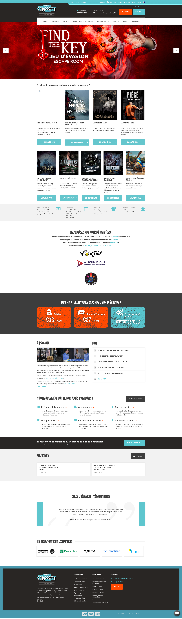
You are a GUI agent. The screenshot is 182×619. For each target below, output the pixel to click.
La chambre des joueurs (99, 600)
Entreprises (77, 21)
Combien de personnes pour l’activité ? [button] (112, 356)
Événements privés (80, 582)
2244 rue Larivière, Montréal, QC (124, 578)
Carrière (135, 21)
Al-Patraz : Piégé (97, 586)
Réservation (116, 21)
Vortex (115, 237)
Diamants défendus (98, 592)
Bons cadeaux (102, 21)
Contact (139, 2)
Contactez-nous (128, 322)
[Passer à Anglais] (143, 2)
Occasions (89, 21)
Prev (39, 551)
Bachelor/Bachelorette (81, 587)
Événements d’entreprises (78, 594)
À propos (43, 21)
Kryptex (126, 21)
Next (142, 551)
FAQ (115, 2)
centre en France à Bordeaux (54, 378)
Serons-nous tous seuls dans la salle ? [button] (112, 362)
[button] (6, 50)
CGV (133, 2)
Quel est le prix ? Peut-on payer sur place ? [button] (113, 350)
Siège (110, 2)
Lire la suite (41, 387)
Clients (66, 21)
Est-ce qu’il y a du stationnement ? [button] (110, 373)
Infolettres (127, 2)
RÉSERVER (125, 11)
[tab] (118, 350)
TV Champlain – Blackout (100, 603)
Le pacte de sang (97, 589)
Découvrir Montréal (80, 601)
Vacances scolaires (80, 598)
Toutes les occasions (135, 399)
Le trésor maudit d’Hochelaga (97, 596)
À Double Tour (116, 240)
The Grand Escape (69, 383)
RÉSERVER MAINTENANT (134, 443)
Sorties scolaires (79, 590)
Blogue (120, 2)
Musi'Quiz (114, 243)
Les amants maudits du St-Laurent (99, 582)
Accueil (102, 2)
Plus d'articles (137, 456)
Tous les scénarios (98, 579)
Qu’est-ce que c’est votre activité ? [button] (111, 367)
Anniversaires (78, 584)
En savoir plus (49, 142)
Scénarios (55, 21)
